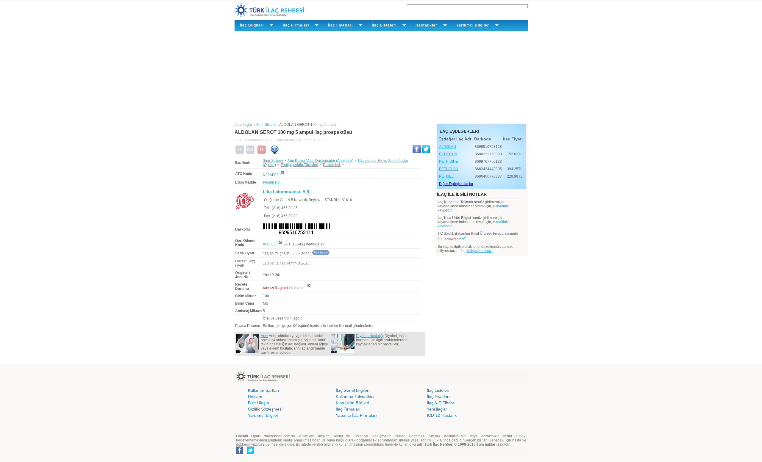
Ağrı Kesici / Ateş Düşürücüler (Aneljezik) (320, 161)
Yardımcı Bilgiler (263, 415)
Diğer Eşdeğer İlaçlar (456, 184)
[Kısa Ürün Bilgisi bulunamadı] (250, 153)
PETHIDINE (448, 161)
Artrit (264, 336)
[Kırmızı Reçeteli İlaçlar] (308, 288)
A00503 (270, 244)
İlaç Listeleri (438, 390)
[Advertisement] (381, 76)
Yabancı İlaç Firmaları (356, 415)
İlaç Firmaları (348, 409)
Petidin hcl (332, 165)
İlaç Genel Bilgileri (352, 390)
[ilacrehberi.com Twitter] (250, 452)
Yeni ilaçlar (437, 409)
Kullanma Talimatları (355, 396)
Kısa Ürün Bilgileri (352, 402)
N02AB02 (271, 175)
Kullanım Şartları (263, 390)
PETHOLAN (448, 169)
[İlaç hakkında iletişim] (274, 153)
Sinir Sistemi (273, 161)
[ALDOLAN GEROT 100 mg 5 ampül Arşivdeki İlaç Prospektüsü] (261, 153)
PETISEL (446, 176)
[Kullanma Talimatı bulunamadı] (239, 153)
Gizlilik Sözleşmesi (265, 409)
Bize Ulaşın (258, 402)
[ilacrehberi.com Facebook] (239, 452)
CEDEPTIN (448, 154)
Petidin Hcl (271, 182)
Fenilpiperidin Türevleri (299, 165)
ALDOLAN (447, 147)
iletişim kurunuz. (479, 251)
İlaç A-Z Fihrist (440, 402)
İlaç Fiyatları (438, 396)
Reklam (255, 396)
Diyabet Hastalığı (370, 336)
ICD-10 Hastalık (442, 415)
